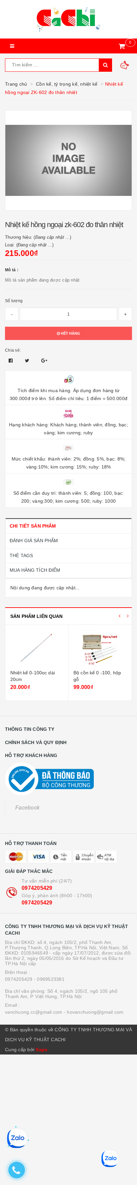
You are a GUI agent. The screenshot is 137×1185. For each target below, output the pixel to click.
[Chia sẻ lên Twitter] (28, 360)
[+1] (44, 360)
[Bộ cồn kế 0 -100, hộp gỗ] (100, 648)
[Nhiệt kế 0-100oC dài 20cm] (36, 648)
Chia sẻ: (13, 350)
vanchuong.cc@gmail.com (34, 1012)
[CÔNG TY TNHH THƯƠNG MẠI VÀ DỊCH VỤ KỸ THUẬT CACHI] (68, 19)
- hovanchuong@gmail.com (94, 1012)
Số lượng (14, 300)
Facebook (27, 807)
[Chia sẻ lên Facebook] (11, 360)
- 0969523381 (49, 979)
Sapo (42, 1049)
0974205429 (37, 888)
